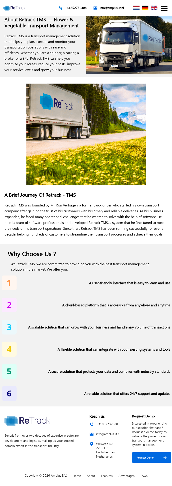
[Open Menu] (164, 8)
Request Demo (145, 457)
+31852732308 (76, 8)
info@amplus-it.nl (112, 8)
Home (77, 475)
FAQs (144, 475)
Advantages (126, 475)
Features (107, 475)
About (91, 475)
